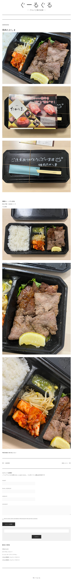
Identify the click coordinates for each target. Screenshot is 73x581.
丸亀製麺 (7, 463)
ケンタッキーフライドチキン (9, 554)
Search (36, 536)
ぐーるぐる (36, 4)
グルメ (14, 452)
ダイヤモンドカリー (7, 551)
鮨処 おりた (65, 463)
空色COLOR (5, 549)
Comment (5, 504)
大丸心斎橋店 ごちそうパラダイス (11, 557)
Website (4, 496)
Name (4, 480)
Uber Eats (10, 452)
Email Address (6, 488)
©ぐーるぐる (36, 578)
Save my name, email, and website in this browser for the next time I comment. (21, 518)
